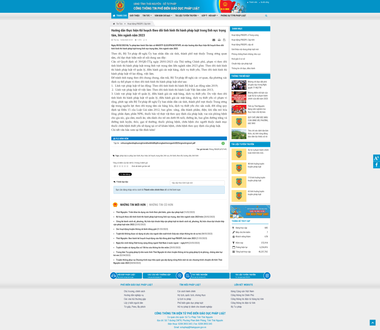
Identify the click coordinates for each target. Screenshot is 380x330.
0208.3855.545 (185, 323)
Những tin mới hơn (133, 205)
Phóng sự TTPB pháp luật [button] (233, 15)
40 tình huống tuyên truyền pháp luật (256, 165)
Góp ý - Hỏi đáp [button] (209, 15)
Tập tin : (154, 143)
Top (373, 323)
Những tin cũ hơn (161, 205)
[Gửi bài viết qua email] (214, 40)
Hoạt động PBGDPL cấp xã (242, 44)
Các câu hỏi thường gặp (159, 276)
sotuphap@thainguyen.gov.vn (193, 327)
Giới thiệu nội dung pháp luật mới (245, 49)
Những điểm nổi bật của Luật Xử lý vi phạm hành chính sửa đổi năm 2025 (258, 96)
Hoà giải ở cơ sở (238, 59)
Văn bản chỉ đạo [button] (163, 15)
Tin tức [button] (146, 15)
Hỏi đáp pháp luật (126, 276)
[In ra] (219, 40)
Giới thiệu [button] (135, 15)
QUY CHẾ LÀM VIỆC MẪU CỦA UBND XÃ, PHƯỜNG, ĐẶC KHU (258, 120)
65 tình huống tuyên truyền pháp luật (256, 193)
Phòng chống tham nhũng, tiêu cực (246, 54)
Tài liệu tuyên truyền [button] (186, 15)
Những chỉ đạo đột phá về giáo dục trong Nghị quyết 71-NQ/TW (257, 85)
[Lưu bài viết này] (224, 40)
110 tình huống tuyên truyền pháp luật (256, 179)
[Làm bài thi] (250, 211)
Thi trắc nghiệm (199, 276)
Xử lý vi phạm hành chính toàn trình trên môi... (258, 151)
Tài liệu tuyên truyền (245, 276)
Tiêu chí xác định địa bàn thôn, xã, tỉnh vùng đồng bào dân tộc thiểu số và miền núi (258, 133)
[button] (223, 143)
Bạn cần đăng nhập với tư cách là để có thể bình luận (148, 190)
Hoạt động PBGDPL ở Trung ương (245, 35)
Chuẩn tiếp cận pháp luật (242, 63)
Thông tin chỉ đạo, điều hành (243, 68)
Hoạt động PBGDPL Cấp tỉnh (243, 40)
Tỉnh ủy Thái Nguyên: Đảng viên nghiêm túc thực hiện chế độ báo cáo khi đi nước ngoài (257, 109)
